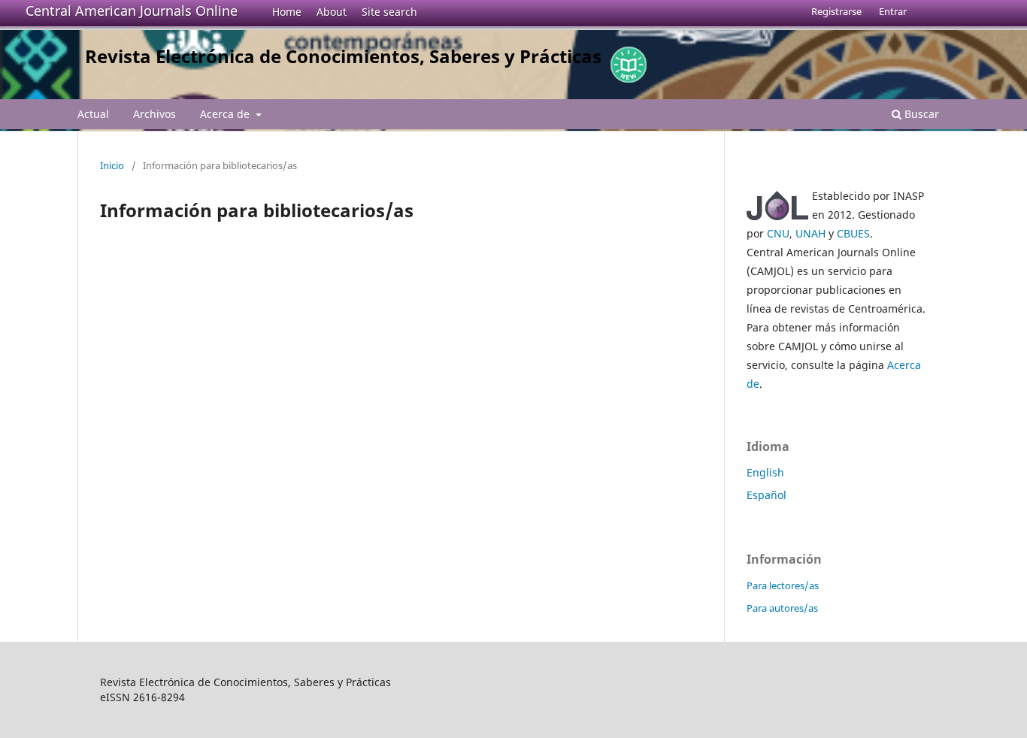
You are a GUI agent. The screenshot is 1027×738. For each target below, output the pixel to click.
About (332, 12)
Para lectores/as (783, 585)
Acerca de (226, 114)
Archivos (154, 114)
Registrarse (836, 11)
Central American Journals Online (132, 11)
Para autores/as (782, 608)
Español (766, 495)
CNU (778, 233)
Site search (389, 12)
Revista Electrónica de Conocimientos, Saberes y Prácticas (343, 56)
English (765, 472)
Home (286, 12)
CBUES (853, 233)
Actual (93, 114)
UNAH (810, 233)
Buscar (920, 114)
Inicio (112, 165)
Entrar (893, 11)
